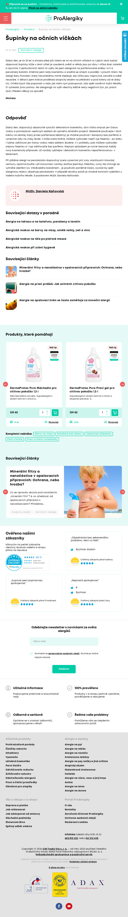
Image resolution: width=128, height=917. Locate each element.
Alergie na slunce (75, 791)
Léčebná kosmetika (18, 761)
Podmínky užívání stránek (83, 862)
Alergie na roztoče (76, 753)
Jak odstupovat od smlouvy (23, 814)
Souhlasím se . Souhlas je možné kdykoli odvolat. (66, 655)
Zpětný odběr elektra (19, 826)
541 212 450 (92, 838)
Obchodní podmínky (18, 818)
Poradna (29, 30)
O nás (68, 806)
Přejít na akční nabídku (43, 8)
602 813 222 (71, 838)
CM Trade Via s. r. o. (55, 849)
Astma (69, 782)
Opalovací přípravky (98, 434)
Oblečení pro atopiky (19, 787)
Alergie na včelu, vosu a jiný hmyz (85, 778)
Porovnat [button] (53, 422)
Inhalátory (12, 753)
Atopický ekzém (74, 766)
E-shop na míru (57, 868)
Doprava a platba (17, 806)
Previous (5, 384)
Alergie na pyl (73, 745)
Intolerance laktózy (77, 757)
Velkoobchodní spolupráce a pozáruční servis (64, 855)
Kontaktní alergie (31, 50)
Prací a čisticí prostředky (42, 439)
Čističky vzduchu (16, 749)
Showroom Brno (15, 822)
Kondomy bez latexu (69, 434)
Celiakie (70, 774)
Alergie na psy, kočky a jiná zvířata (86, 761)
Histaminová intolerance (80, 770)
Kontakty (70, 810)
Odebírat (64, 669)
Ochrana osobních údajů (80, 818)
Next (122, 384)
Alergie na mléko (75, 749)
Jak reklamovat (15, 810)
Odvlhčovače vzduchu (20, 770)
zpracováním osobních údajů (64, 654)
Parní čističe (14, 439)
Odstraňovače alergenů (21, 778)
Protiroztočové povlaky (20, 745)
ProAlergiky (13, 30)
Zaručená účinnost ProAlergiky (84, 814)
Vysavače (12, 757)
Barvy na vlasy (44, 434)
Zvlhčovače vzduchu (18, 774)
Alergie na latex (74, 787)
